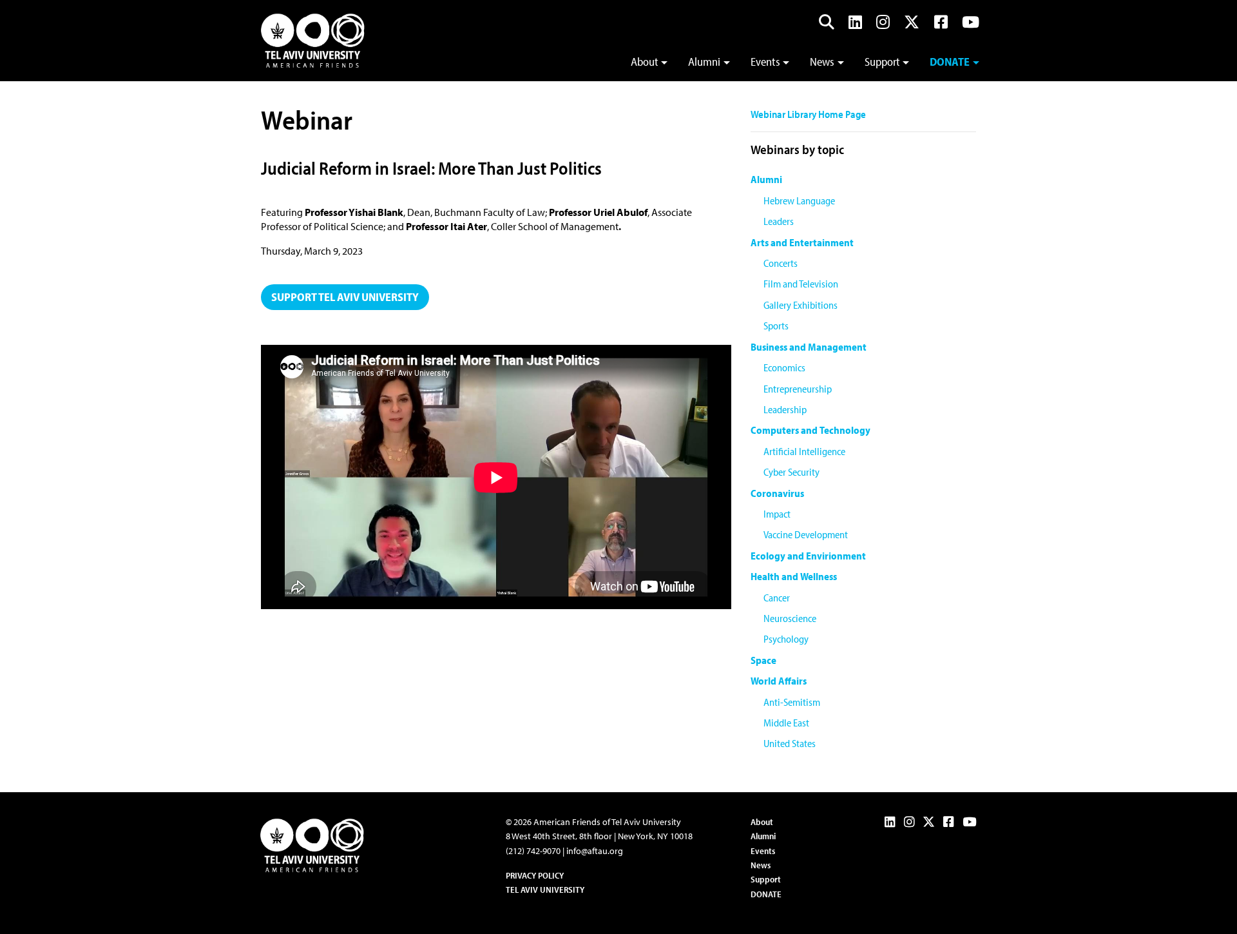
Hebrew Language (799, 200)
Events (765, 61)
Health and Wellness (794, 576)
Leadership (785, 409)
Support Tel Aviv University (345, 296)
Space (763, 660)
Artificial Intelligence (804, 451)
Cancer (776, 597)
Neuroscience (789, 618)
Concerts (780, 263)
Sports (776, 325)
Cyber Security (791, 471)
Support (882, 61)
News (822, 61)
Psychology (786, 638)
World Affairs (779, 680)
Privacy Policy (535, 875)
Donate (950, 61)
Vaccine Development (805, 534)
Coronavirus (777, 493)
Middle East (786, 722)
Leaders (778, 221)
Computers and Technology (810, 429)
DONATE (766, 894)
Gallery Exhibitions (800, 304)
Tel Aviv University (545, 889)
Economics (784, 367)
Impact (777, 513)
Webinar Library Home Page (808, 114)
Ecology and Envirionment (808, 555)
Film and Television (800, 283)
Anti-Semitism (791, 702)
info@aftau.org (594, 851)
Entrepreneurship (797, 388)
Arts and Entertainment (802, 242)
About (644, 61)
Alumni (704, 61)
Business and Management (809, 346)
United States (789, 743)
